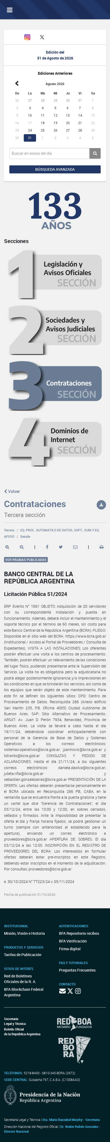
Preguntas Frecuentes (77, 970)
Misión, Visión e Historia (24, 933)
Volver (13, 491)
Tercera (9, 530)
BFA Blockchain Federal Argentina (24, 992)
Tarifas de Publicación (22, 954)
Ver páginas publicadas (25, 560)
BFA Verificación (73, 941)
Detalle (25, 536)
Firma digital (70, 948)
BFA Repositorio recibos (79, 933)
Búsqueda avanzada (55, 169)
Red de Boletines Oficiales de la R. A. (20, 978)
